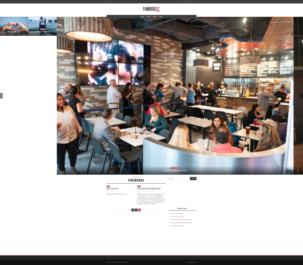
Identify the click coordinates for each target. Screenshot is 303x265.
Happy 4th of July (112, 188)
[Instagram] (185, 1)
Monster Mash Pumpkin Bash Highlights (181, 222)
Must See (150, 168)
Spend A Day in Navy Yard (177, 225)
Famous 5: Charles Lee (14, 32)
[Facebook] (180, 1)
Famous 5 (14, 29)
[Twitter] (188, 1)
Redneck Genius (142, 190)
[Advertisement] (181, 194)
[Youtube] (191, 1)
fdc (108, 190)
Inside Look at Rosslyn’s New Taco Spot (146, 171)
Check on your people (177, 213)
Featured (144, 168)
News (108, 186)
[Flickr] (183, 1)
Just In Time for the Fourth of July (149, 188)
